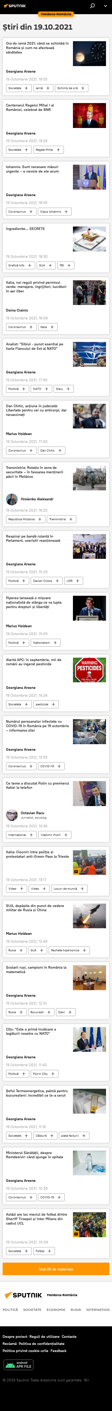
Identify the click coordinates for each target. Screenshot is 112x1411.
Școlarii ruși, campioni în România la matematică (36, 969)
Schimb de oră (67, 88)
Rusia (12, 950)
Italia (43, 327)
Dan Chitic (47, 450)
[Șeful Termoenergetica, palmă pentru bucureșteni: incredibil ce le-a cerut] (89, 1101)
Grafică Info (16, 265)
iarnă (39, 88)
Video (12, 888)
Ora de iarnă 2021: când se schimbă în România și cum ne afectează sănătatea (37, 48)
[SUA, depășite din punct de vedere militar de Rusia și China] (89, 916)
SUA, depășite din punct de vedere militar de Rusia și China (35, 908)
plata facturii (70, 1136)
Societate (14, 88)
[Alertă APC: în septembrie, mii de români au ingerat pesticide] (89, 670)
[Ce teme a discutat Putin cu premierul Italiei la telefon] (89, 793)
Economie (56, 1309)
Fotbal (40, 1251)
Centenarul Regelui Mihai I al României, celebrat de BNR (30, 107)
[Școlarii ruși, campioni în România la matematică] (89, 977)
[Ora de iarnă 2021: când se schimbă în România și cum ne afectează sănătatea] (89, 53)
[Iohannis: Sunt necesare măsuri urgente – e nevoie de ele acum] (89, 177)
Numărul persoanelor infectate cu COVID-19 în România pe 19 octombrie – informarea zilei (37, 726)
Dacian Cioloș (42, 581)
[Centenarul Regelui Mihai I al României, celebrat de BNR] (89, 115)
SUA (42, 265)
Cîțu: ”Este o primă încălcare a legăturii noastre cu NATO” (31, 1031)
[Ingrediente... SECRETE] (89, 239)
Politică (13, 389)
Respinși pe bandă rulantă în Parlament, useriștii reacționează (33, 538)
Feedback (58, 1350)
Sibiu (59, 389)
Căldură (41, 1136)
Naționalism (41, 643)
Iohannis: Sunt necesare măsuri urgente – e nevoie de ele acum (32, 169)
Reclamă (10, 1343)
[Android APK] (18, 1365)
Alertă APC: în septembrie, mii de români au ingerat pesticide (33, 662)
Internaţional (17, 835)
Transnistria (57, 519)
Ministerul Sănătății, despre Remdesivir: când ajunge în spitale (34, 1155)
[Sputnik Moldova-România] (16, 8)
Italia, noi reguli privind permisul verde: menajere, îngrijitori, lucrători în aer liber (36, 287)
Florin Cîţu (40, 1074)
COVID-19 (47, 766)
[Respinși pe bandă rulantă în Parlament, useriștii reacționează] (89, 546)
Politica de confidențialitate (42, 1343)
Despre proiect (15, 1336)
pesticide (42, 704)
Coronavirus (17, 211)
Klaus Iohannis (50, 211)
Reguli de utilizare (44, 1336)
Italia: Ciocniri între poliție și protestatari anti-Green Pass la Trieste (37, 854)
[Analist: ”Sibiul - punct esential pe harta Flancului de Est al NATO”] (89, 354)
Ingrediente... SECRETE (25, 229)
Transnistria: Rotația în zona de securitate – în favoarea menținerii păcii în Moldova (34, 472)
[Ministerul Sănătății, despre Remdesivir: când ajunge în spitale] (89, 1163)
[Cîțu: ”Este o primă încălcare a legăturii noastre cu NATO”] (89, 1039)
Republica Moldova (21, 519)
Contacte (69, 1336)
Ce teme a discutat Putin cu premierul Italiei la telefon (37, 785)
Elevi (61, 1012)
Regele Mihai (44, 150)
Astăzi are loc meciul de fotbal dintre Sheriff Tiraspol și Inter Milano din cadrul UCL (36, 1219)
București (37, 1012)
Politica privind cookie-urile (25, 1350)
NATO (37, 389)
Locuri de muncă (65, 888)
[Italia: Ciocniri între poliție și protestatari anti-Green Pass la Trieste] (89, 862)
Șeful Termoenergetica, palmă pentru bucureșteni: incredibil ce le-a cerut (37, 1093)
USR (69, 581)
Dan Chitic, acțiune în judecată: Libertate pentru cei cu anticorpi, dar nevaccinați (36, 410)
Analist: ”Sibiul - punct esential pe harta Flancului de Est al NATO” (34, 346)
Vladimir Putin (51, 835)
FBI (62, 265)
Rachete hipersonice (65, 950)
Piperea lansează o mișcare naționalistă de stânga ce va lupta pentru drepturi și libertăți (33, 602)
